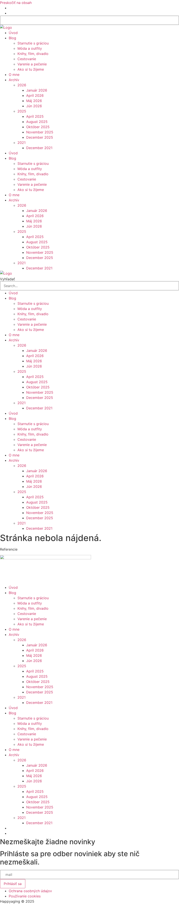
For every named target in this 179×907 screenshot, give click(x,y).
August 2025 (37, 121)
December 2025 (39, 137)
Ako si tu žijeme (30, 69)
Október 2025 (38, 127)
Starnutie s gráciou (33, 43)
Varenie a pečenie (32, 64)
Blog (12, 38)
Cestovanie (26, 59)
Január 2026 (36, 90)
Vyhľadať (7, 279)
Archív (14, 80)
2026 (21, 85)
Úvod (13, 33)
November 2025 (39, 132)
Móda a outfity (29, 48)
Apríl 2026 (35, 95)
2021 (21, 142)
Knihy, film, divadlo (32, 53)
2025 (21, 111)
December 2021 (39, 148)
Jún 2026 (34, 106)
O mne (14, 74)
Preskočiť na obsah (16, 2)
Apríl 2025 (35, 116)
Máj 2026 (34, 101)
